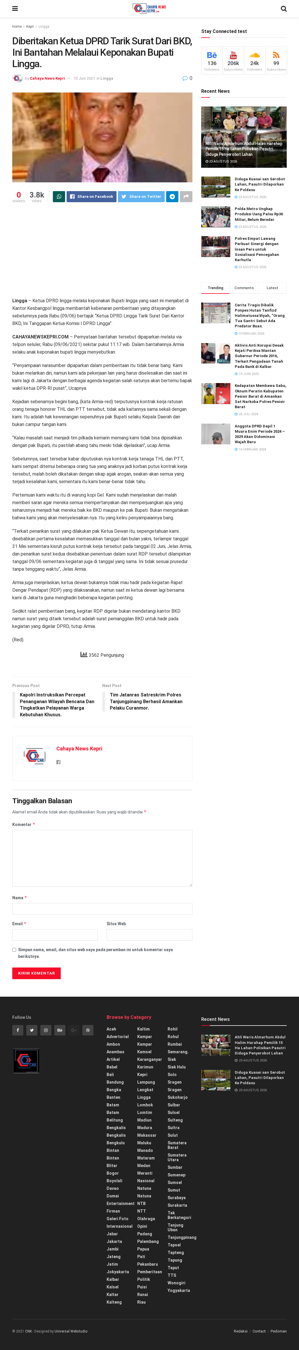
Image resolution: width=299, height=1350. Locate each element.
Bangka (114, 1089)
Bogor (113, 1173)
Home (17, 27)
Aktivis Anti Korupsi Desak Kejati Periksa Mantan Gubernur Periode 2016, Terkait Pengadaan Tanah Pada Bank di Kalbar (259, 356)
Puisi (142, 1287)
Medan (143, 1165)
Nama (19, 897)
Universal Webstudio (71, 1331)
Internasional (120, 1226)
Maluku (144, 1143)
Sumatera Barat (177, 1145)
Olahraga (146, 1218)
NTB (141, 1203)
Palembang (148, 1241)
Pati (141, 1256)
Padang (144, 1234)
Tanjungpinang (182, 1237)
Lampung (146, 1082)
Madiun (144, 1120)
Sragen (175, 1082)
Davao (113, 1188)
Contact (259, 1331)
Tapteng (176, 1252)
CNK (28, 1331)
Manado (145, 1150)
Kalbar (113, 1279)
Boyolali (114, 1180)
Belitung (115, 1120)
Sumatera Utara (177, 1157)
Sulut (173, 1135)
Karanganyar (149, 1059)
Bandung (115, 1082)
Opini (142, 1226)
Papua (143, 1249)
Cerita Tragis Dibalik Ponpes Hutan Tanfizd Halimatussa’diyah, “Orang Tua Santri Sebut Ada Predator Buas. (260, 316)
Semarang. (178, 1051)
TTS (172, 1275)
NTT (141, 1211)
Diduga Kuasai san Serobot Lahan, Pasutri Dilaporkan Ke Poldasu (260, 184)
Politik (143, 1279)
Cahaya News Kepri (47, 78)
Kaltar (113, 1294)
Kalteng (114, 1302)
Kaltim (143, 1029)
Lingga (44, 27)
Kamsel (144, 1051)
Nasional (145, 1180)
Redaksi (241, 1331)
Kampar (144, 1036)
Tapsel (174, 1245)
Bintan (113, 1150)
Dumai (113, 1196)
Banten (113, 1097)
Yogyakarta (179, 1290)
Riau (141, 1302)
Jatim (112, 1264)
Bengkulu (116, 1143)
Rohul (173, 1036)
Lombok (145, 1105)
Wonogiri (176, 1283)
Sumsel (175, 1182)
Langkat (145, 1089)
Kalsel (113, 1287)
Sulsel (174, 1112)
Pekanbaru (147, 1264)
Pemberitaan (149, 1271)
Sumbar (175, 1167)
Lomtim (144, 1112)
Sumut (174, 1190)
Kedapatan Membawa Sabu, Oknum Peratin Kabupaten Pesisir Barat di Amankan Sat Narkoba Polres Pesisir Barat (260, 396)
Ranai (142, 1294)
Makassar (147, 1135)
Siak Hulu (177, 1067)
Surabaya (177, 1197)
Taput (173, 1267)
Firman (113, 1211)
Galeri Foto (117, 1218)
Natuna (144, 1188)
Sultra (174, 1127)
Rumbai (175, 1044)
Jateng (114, 1256)
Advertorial (118, 1036)
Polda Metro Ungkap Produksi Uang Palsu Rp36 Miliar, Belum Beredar (259, 214)
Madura (144, 1127)
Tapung (175, 1260)
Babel (112, 1067)
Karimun (145, 1067)
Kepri (30, 27)
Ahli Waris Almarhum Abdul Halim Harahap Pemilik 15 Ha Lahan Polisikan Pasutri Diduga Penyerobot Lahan (244, 148)
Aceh (111, 1029)
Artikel (113, 1059)
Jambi (113, 1249)
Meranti (144, 1173)
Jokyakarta (118, 1271)
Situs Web (116, 923)
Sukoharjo (178, 1097)
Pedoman (279, 1331)
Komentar (23, 824)
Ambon (113, 1044)
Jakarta (114, 1241)
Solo (172, 1074)
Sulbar (174, 1105)
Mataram (146, 1158)
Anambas (115, 1051)
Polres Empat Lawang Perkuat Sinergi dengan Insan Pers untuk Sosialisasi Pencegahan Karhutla (257, 249)
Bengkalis (116, 1127)
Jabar (112, 1234)
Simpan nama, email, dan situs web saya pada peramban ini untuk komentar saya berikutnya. (95, 952)
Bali (110, 1074)
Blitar (112, 1165)
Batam (113, 1105)
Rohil (173, 1029)
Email (19, 923)
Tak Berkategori (179, 1215)
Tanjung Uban (175, 1227)
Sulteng (175, 1120)
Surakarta (177, 1205)
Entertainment (121, 1203)
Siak (172, 1059)
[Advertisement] (102, 253)
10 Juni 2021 (84, 78)
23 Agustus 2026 (222, 161)
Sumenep (176, 1175)
